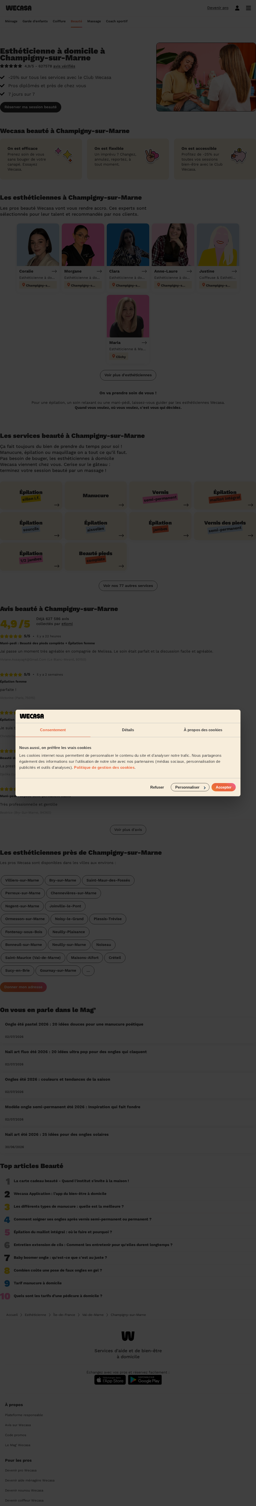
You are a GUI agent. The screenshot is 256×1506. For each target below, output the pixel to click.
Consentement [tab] (53, 729)
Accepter (224, 787)
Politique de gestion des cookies (104, 767)
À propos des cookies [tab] (203, 729)
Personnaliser (187, 787)
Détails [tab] (128, 729)
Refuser (157, 787)
